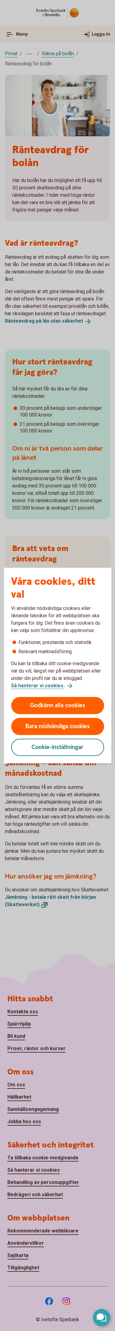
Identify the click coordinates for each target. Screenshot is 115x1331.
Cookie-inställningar (57, 747)
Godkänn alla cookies (57, 705)
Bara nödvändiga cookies (57, 726)
